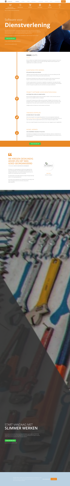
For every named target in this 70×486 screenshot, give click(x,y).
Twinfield (39, 118)
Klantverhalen (57, 1)
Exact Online (29, 118)
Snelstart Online (34, 118)
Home (6, 10)
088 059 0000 (14, 44)
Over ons (46, 1)
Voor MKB (17, 1)
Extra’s (51, 1)
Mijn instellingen (46, 479)
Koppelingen (33, 1)
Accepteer (54, 479)
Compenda (9, 1)
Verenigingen (41, 1)
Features (23, 1)
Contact (63, 1)
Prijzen (28, 1)
